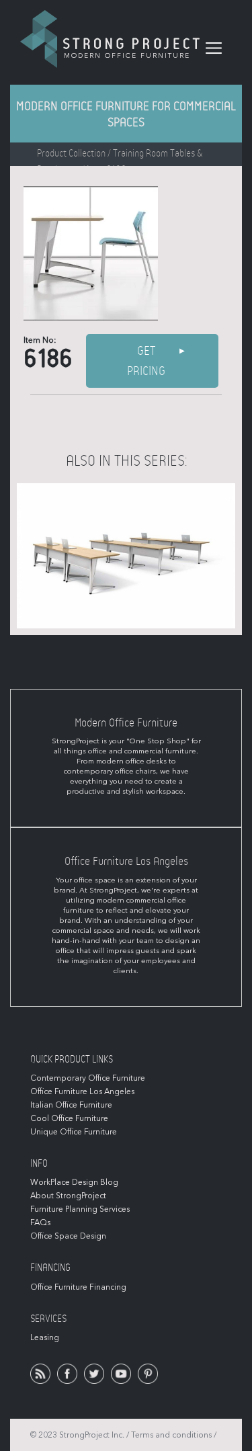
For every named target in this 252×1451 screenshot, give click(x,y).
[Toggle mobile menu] (213, 48)
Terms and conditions (171, 1435)
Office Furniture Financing (78, 1287)
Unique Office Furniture (73, 1131)
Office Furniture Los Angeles (82, 1091)
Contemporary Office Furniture (87, 1078)
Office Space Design (68, 1236)
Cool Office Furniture (69, 1118)
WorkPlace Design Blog (74, 1182)
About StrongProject (68, 1195)
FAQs (40, 1222)
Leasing (44, 1337)
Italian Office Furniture (71, 1105)
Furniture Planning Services (80, 1209)
